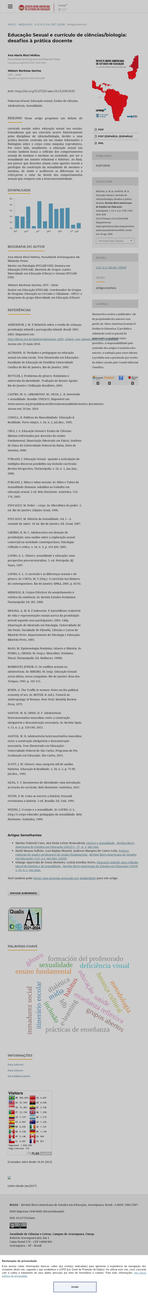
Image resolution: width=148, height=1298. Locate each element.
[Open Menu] (10, 6)
